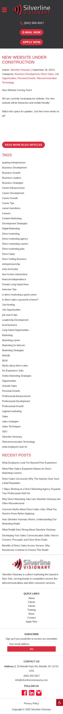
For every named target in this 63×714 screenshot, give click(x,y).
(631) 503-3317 (32, 675)
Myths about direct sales (15, 365)
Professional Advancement (16, 396)
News (31, 613)
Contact (31, 617)
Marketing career (11, 340)
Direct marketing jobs (13, 248)
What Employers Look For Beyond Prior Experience (29, 462)
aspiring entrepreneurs (14, 162)
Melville (6, 355)
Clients (31, 602)
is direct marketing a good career (19, 294)
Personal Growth (26, 78)
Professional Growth (13, 406)
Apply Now (31, 621)
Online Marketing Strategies (16, 375)
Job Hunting (8, 304)
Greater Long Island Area (15, 284)
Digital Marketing (11, 228)
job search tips (9, 314)
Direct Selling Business (14, 259)
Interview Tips (9, 289)
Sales (5, 416)
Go (31, 649)
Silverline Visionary (12, 436)
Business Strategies (12, 182)
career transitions (11, 208)
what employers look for (14, 446)
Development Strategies (14, 223)
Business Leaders (11, 177)
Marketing (7, 335)
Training (31, 609)
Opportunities (9, 380)
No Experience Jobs (13, 370)
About (31, 598)
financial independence (14, 279)
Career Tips (8, 203)
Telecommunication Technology (18, 441)
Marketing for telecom (13, 345)
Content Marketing (11, 218)
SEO (4, 431)
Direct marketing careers (15, 243)
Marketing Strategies (13, 350)
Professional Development (16, 401)
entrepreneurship (11, 264)
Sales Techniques (11, 426)
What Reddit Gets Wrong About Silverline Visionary (29, 529)
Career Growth (10, 198)
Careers (6, 213)
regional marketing (11, 411)
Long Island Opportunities (15, 330)
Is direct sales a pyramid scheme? (20, 299)
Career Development (13, 193)
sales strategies (10, 421)
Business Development (27, 74)
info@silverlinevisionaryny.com (31, 680)
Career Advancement (13, 187)
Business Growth (11, 172)
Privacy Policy (31, 703)
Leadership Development (15, 320)
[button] (59, 702)
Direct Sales (47, 74)
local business (9, 325)
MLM (5, 360)
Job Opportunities (11, 309)
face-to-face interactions (14, 274)
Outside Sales (9, 385)
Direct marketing (11, 233)
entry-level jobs (10, 269)
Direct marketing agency (15, 238)
